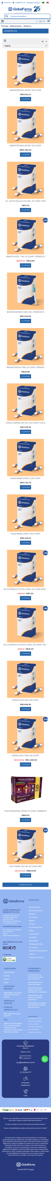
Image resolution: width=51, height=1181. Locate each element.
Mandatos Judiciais (11, 1032)
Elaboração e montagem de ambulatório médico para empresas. (37, 1005)
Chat (25, 1095)
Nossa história (9, 972)
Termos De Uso (10, 1028)
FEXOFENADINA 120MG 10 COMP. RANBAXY (25, 811)
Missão (6, 979)
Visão (6, 982)
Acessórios (33, 947)
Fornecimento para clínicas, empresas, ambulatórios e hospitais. (37, 990)
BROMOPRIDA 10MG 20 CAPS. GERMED (26, 367)
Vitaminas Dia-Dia (36, 944)
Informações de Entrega (13, 1030)
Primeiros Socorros (36, 957)
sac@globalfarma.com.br (25, 1062)
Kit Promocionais (35, 927)
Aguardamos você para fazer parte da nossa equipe (12, 995)
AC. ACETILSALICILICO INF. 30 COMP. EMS (26, 201)
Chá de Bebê (34, 934)
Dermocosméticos (36, 910)
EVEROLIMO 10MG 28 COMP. (25, 755)
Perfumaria (33, 917)
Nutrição (32, 914)
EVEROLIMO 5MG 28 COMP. (25, 700)
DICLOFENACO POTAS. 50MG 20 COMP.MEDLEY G (26, 589)
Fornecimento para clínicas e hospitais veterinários (35, 997)
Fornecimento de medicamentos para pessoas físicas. (35, 977)
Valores (7, 976)
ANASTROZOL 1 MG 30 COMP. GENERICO (25, 256)
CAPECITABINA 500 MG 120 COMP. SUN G (25, 423)
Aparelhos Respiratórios (38, 951)
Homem (32, 924)
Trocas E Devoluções (12, 1025)
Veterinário (33, 941)
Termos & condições (33, 1024)
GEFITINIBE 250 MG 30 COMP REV (25, 866)
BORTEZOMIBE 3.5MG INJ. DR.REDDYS (25, 312)
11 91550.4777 (25, 1072)
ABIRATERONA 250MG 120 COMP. (26, 90)
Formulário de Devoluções (35, 1026)
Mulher (31, 931)
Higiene (32, 920)
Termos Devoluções (33, 1029)
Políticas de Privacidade (13, 1023)
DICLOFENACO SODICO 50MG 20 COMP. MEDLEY (26, 644)
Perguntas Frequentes (34, 1032)
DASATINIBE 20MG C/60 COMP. (25, 534)
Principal (4, 26)
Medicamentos (15, 26)
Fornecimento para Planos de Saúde (35, 983)
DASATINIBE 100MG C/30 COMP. (25, 478)
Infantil (32, 954)
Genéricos (27, 26)
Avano (32, 1169)
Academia (33, 937)
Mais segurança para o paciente (12, 1014)
